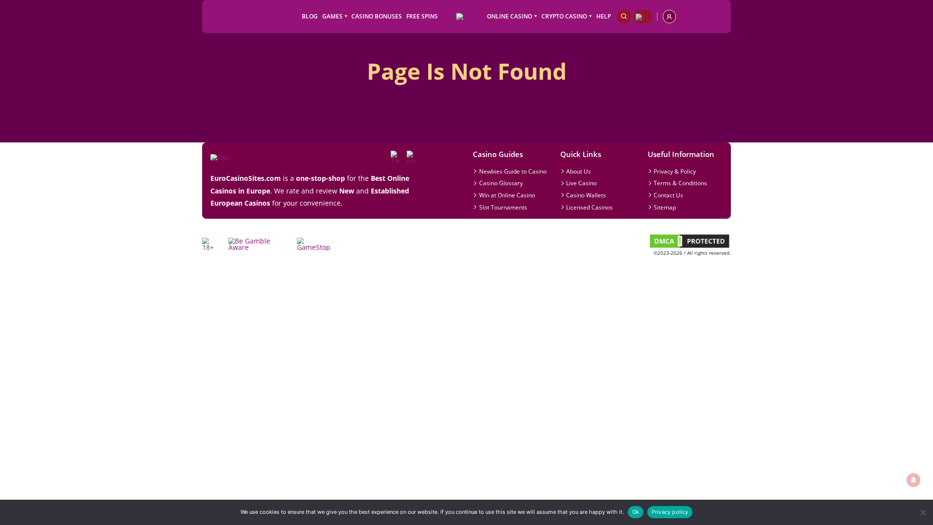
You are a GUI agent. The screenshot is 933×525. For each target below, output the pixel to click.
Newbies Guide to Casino (513, 171)
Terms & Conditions (680, 183)
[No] (922, 512)
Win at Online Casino (507, 195)
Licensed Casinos (589, 207)
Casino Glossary (501, 183)
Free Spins (422, 16)
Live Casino (581, 183)
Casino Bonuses (376, 16)
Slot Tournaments (503, 207)
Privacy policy (670, 511)
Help (603, 16)
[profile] (669, 16)
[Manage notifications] (913, 480)
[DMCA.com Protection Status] (689, 246)
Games (332, 16)
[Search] (624, 16)
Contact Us (668, 195)
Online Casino (509, 16)
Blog (310, 16)
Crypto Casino (564, 16)
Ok (635, 511)
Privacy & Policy (675, 171)
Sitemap (665, 207)
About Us (578, 171)
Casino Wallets (586, 195)
